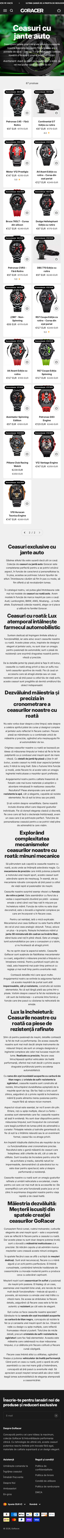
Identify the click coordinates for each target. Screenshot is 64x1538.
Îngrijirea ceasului (12, 1471)
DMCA (38, 1492)
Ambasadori (9, 1488)
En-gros (7, 1494)
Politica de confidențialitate (43, 1467)
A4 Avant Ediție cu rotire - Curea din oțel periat (47, 175)
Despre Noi (9, 1482)
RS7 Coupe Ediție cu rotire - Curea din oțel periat (47, 320)
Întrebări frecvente (13, 1477)
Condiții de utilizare (45, 1480)
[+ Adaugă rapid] (27, 113)
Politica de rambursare (47, 1486)
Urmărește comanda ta (15, 1465)
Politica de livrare (44, 1475)
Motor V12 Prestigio (17, 171)
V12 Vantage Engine (47, 462)
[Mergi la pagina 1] (24, 532)
